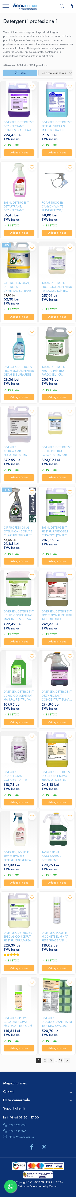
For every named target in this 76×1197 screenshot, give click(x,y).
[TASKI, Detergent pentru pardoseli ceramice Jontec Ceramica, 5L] (57, 504)
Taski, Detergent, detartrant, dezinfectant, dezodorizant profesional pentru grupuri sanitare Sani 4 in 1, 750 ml (19, 206)
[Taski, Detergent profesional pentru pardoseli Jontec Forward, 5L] (57, 260)
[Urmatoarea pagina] (67, 1060)
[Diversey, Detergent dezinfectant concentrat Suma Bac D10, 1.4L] (57, 669)
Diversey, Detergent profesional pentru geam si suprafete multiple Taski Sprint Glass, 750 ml (19, 371)
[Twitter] (44, 1147)
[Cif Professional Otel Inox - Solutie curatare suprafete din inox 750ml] (19, 504)
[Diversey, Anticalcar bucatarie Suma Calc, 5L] (19, 424)
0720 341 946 (17, 1131)
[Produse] (5, 6)
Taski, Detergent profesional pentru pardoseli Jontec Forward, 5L (57, 287)
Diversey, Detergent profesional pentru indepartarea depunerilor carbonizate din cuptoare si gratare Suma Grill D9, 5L (57, 615)
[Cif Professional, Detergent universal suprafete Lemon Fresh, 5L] (19, 260)
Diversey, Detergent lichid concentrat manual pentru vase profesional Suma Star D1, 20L (19, 615)
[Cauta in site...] (62, 6)
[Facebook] (31, 1147)
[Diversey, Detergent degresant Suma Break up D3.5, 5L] (57, 749)
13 (60, 1060)
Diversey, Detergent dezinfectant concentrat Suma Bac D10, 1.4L (57, 695)
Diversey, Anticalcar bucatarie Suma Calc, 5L (15, 451)
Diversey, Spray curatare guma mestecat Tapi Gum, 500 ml (18, 1022)
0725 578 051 (17, 1125)
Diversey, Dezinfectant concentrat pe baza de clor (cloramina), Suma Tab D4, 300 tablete (18, 776)
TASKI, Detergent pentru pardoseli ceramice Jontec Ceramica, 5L (55, 531)
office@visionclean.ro (21, 1137)
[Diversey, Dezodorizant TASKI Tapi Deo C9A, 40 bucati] (57, 995)
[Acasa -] (24, 6)
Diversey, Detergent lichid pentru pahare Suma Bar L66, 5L (57, 451)
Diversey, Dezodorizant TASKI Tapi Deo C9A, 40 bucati (57, 1022)
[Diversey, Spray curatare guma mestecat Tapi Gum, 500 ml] (19, 995)
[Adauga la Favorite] (32, 86)
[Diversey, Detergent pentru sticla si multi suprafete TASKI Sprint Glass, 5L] (57, 99)
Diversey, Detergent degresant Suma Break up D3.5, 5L (57, 776)
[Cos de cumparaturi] (70, 6)
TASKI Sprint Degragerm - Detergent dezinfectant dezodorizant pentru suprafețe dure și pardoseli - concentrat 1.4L (55, 856)
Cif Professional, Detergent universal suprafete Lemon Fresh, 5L (19, 287)
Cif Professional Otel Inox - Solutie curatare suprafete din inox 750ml (18, 531)
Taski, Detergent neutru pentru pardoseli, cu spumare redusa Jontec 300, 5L (54, 371)
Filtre (22, 73)
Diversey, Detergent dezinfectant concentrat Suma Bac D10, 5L (19, 126)
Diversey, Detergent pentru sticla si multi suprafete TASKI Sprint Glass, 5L (57, 126)
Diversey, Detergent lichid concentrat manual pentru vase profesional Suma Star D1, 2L (19, 695)
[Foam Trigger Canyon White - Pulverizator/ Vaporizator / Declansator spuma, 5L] (57, 180)
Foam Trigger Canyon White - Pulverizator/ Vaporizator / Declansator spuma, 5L (53, 206)
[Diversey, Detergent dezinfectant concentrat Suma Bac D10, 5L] (19, 99)
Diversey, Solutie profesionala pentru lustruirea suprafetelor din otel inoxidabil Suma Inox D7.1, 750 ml (18, 856)
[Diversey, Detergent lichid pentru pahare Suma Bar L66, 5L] (57, 424)
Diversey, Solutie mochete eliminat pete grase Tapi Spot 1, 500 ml (55, 936)
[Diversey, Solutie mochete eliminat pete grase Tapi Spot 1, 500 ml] (57, 910)
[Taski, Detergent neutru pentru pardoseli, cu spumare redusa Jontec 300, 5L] (57, 344)
